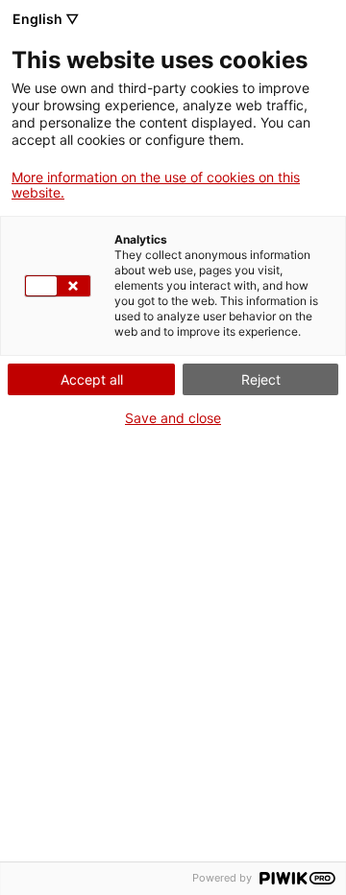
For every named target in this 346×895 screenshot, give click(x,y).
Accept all (92, 379)
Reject (261, 379)
